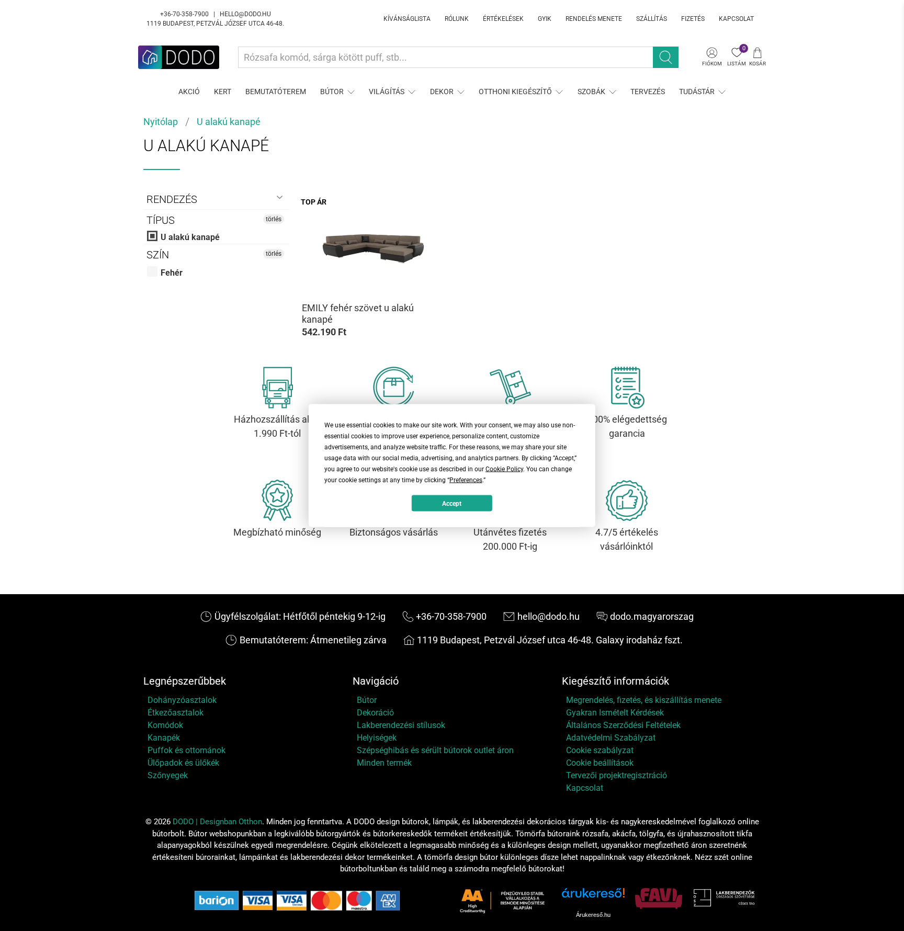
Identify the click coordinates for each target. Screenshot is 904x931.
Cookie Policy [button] (504, 469)
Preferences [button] (465, 480)
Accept (451, 503)
